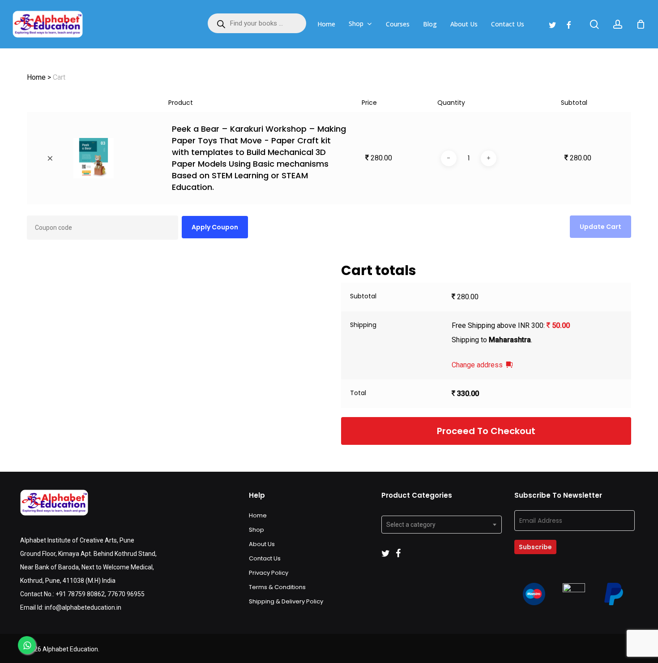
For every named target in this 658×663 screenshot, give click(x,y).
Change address (477, 365)
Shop (256, 529)
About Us (262, 544)
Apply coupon (215, 227)
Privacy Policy (268, 572)
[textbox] (441, 524)
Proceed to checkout (486, 431)
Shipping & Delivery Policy (286, 601)
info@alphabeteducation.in (83, 607)
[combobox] (441, 525)
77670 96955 (126, 594)
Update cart (600, 226)
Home (258, 515)
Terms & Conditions (277, 587)
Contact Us (265, 558)
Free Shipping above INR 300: (511, 325)
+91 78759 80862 (80, 594)
